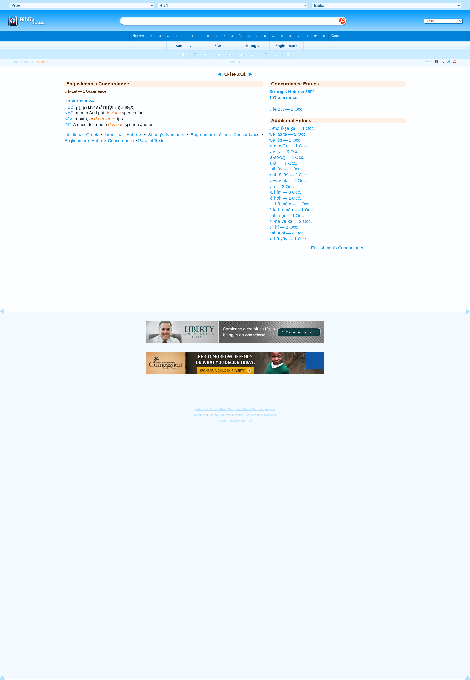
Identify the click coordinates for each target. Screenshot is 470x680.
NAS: (69, 113)
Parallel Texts (151, 140)
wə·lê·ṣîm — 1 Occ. (288, 145)
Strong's (29, 62)
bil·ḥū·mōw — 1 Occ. (289, 203)
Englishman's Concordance (337, 247)
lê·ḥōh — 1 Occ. (285, 198)
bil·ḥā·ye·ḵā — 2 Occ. (290, 221)
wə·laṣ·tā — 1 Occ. (288, 134)
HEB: (69, 107)
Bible (17, 62)
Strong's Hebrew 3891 (292, 91)
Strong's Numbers (166, 134)
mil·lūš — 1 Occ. (285, 169)
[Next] (464, 322)
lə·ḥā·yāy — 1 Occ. (288, 238)
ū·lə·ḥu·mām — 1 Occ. (291, 209)
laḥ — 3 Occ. (282, 186)
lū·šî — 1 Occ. (283, 163)
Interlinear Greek (81, 134)
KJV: (68, 118)
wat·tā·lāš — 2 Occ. (288, 174)
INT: (68, 124)
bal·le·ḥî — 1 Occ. (287, 215)
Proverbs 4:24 (79, 101)
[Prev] (6, 322)
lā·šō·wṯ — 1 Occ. (286, 157)
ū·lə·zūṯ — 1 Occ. (286, 109)
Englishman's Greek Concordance (224, 134)
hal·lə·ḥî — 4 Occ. (287, 233)
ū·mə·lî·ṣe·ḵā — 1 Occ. (292, 128)
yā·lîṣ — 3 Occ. (284, 151)
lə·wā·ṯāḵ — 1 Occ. (288, 180)
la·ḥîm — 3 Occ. (285, 192)
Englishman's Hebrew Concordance (99, 140)
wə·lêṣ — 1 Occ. (285, 140)
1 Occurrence (283, 97)
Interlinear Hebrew (123, 134)
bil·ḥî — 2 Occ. (283, 227)
